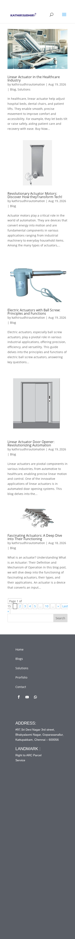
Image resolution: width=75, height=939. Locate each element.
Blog (13, 89)
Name (27, 808)
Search (60, 618)
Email (27, 825)
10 (46, 606)
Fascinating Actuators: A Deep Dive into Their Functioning (35, 537)
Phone (26, 843)
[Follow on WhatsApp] (35, 697)
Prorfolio (21, 677)
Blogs (19, 659)
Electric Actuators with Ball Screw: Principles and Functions (34, 312)
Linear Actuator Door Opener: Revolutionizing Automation (31, 443)
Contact (20, 687)
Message (29, 860)
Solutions (24, 89)
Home (19, 649)
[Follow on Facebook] (18, 697)
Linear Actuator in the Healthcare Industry (34, 79)
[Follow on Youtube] (27, 697)
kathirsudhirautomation (28, 84)
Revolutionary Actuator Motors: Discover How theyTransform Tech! (35, 195)
